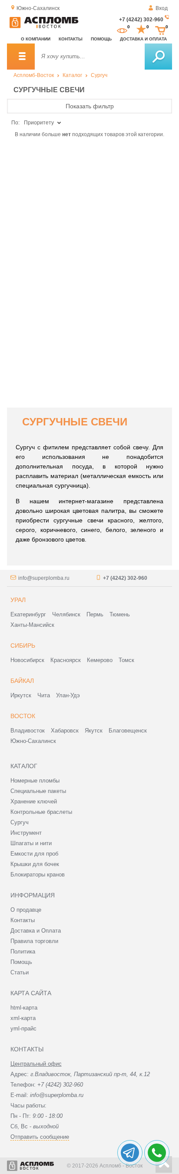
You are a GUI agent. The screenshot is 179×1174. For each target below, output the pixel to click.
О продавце (25, 909)
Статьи (19, 972)
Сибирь (22, 645)
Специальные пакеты (38, 791)
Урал (18, 599)
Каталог (72, 75)
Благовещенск (128, 730)
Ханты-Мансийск (32, 625)
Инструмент (26, 832)
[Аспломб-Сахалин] (44, 26)
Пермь (94, 614)
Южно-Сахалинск (33, 741)
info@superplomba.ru (44, 578)
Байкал (22, 680)
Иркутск (20, 695)
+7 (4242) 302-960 (141, 20)
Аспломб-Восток (33, 75)
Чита (43, 695)
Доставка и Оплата (35, 930)
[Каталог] (21, 56)
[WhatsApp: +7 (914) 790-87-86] (156, 1152)
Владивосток (27, 730)
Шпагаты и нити (31, 843)
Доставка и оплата (143, 39)
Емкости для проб (34, 853)
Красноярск (65, 660)
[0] (122, 29)
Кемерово (100, 660)
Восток (22, 715)
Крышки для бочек (34, 864)
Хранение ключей (33, 801)
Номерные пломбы (35, 780)
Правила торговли (34, 941)
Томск (126, 660)
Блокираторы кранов (37, 874)
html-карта (23, 1007)
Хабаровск (65, 730)
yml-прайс (23, 1028)
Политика (22, 951)
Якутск (94, 730)
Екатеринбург (28, 614)
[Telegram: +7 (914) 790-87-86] (130, 1152)
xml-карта (23, 1018)
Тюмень (119, 614)
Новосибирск (27, 660)
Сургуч (99, 75)
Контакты (71, 39)
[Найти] (158, 56)
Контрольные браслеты (41, 812)
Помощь (101, 39)
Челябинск (66, 614)
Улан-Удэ (68, 695)
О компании (35, 39)
